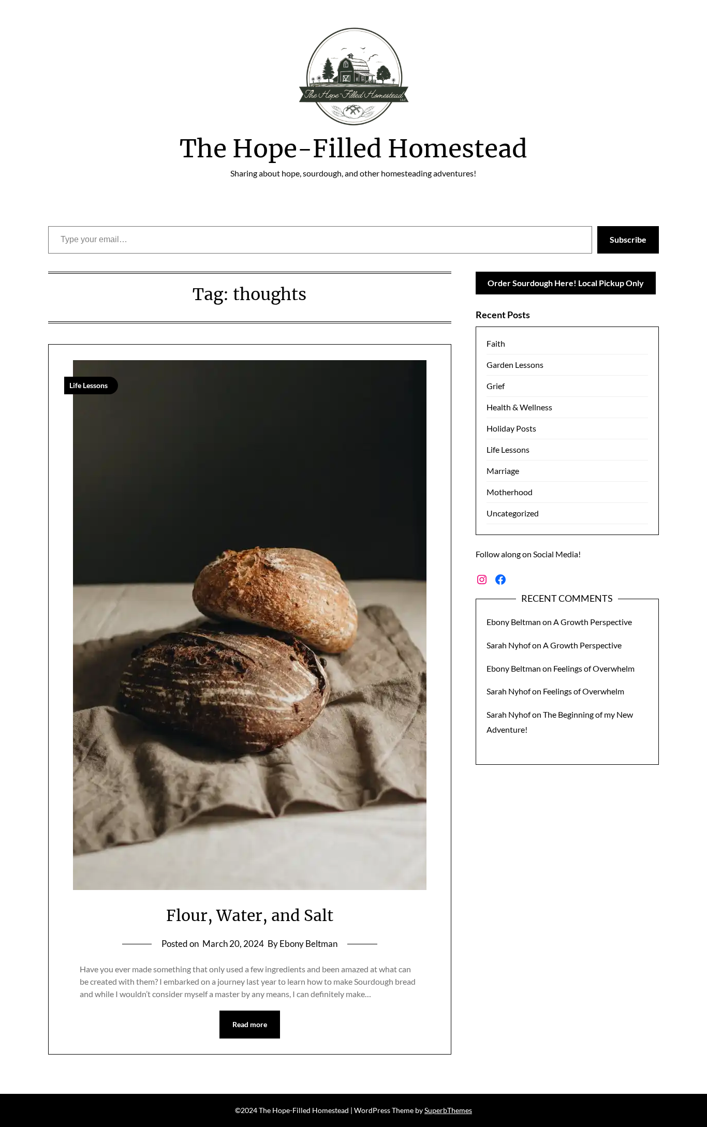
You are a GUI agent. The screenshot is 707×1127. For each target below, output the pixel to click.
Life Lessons (508, 449)
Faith (496, 343)
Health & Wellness (519, 407)
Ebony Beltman (514, 622)
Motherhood (510, 492)
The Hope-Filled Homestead (353, 148)
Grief (496, 386)
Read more (249, 1024)
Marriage (503, 471)
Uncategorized (513, 513)
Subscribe (628, 239)
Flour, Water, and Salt (249, 915)
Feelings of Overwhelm (594, 668)
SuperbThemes (448, 1110)
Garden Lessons (515, 364)
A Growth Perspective (592, 622)
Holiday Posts (511, 428)
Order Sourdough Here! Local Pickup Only (566, 283)
